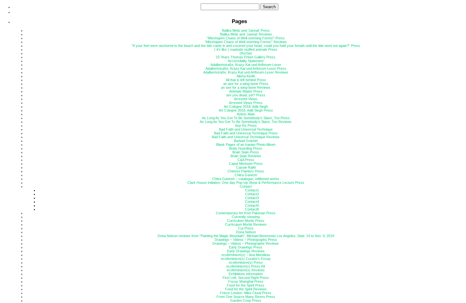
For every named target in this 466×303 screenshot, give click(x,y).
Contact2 (252, 194)
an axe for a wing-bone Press (246, 84)
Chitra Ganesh (246, 175)
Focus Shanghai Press (245, 281)
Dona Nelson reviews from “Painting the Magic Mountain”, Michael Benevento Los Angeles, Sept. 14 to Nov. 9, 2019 (246, 236)
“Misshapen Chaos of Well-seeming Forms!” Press (246, 38)
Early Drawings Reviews (246, 251)
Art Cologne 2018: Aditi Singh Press (246, 110)
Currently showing (246, 217)
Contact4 (252, 201)
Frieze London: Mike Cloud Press (245, 293)
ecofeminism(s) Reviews (246, 270)
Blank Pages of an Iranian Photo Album (245, 144)
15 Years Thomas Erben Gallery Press (245, 57)
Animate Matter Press (245, 91)
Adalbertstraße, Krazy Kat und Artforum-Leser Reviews (245, 72)
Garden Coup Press (245, 300)
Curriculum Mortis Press (245, 220)
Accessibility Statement (245, 61)
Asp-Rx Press (246, 125)
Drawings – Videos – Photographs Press (246, 240)
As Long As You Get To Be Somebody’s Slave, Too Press (246, 118)
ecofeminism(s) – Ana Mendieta (246, 255)
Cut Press (246, 228)
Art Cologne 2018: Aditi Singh (246, 106)
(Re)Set (246, 53)
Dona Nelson (246, 232)
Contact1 (252, 190)
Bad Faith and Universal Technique (246, 129)
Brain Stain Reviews (245, 156)
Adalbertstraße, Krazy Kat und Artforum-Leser (245, 65)
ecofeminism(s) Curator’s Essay (246, 259)
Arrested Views (245, 99)
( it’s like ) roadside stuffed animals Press (245, 49)
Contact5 (252, 205)
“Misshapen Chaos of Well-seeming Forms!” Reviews (246, 42)
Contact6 (252, 209)
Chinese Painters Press (246, 171)
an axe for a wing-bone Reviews (245, 87)
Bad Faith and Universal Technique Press (246, 133)
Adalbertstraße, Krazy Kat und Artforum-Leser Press (245, 68)
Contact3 (252, 198)
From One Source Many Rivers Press (246, 297)
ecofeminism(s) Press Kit (245, 266)
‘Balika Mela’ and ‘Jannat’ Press (246, 30)
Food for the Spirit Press (245, 285)
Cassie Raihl (246, 167)
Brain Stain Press (245, 152)
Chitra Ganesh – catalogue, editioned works (245, 179)
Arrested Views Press (245, 103)
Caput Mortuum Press (246, 163)
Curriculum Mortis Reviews (246, 224)
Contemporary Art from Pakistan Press (245, 213)
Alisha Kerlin (245, 76)
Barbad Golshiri (246, 141)
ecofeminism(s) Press (246, 262)
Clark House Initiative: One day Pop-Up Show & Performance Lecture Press (245, 182)
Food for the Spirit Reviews (246, 289)
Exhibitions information (246, 274)
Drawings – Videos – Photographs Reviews (245, 243)
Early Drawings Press (245, 247)
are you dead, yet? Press (245, 95)
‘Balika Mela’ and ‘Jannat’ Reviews (246, 34)
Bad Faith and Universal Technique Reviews (246, 137)
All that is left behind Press (246, 80)
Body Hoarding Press (245, 148)
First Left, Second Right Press (246, 278)
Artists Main (246, 114)
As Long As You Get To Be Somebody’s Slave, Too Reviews (246, 122)
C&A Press (245, 160)
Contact (246, 186)
